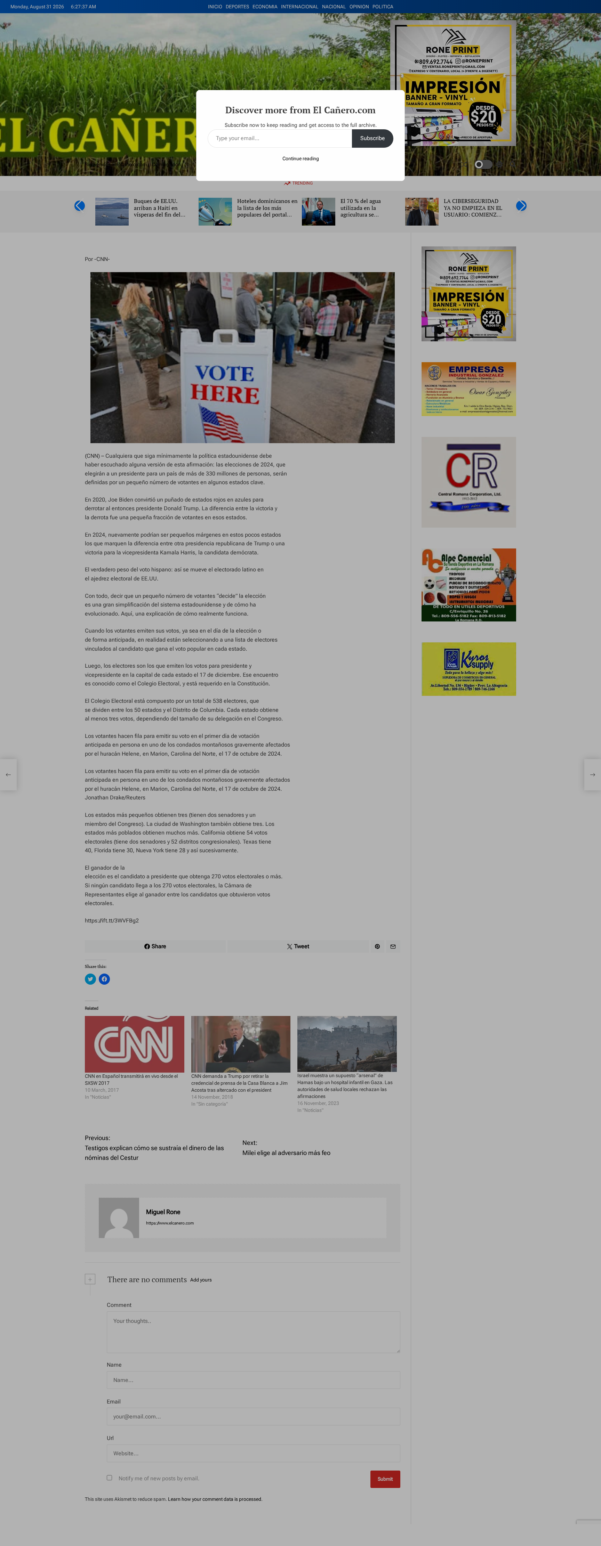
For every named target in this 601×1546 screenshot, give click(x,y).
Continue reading (300, 158)
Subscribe (372, 138)
